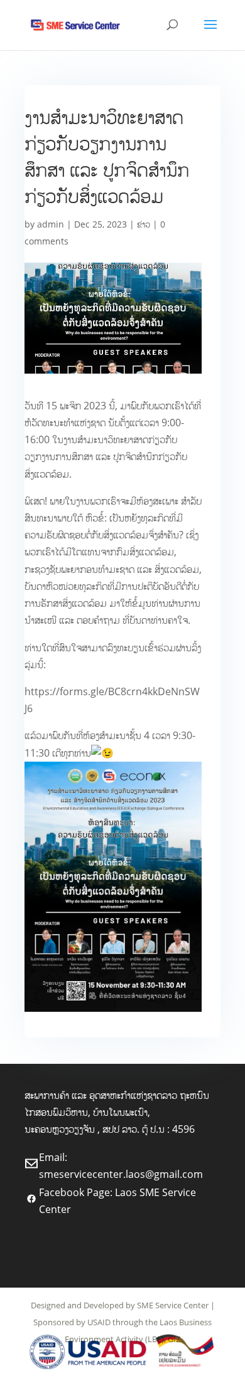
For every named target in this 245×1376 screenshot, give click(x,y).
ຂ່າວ (143, 224)
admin (50, 224)
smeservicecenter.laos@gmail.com (121, 1174)
